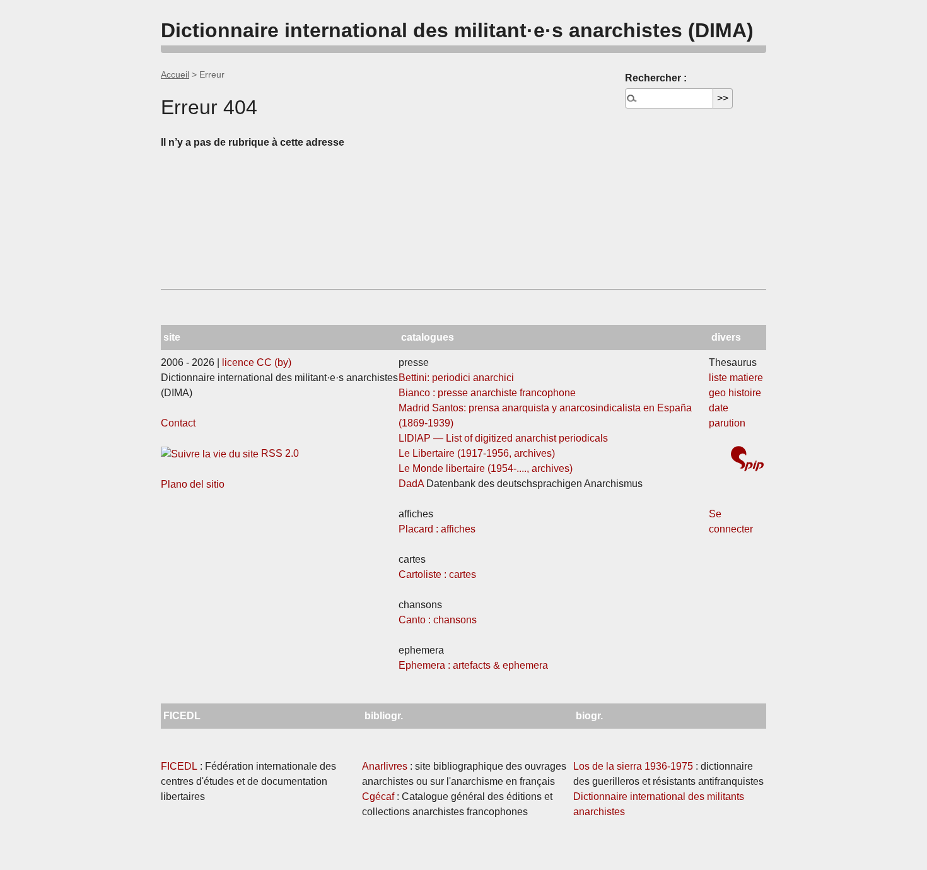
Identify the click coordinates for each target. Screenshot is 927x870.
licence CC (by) (256, 362)
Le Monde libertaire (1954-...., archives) (486, 468)
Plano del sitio (192, 484)
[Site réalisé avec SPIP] (747, 460)
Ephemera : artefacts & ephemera (473, 665)
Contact (178, 423)
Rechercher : (656, 78)
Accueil (175, 74)
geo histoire (735, 392)
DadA (411, 483)
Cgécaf (378, 796)
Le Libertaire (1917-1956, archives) (477, 453)
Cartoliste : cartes (437, 574)
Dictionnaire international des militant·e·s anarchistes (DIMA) (457, 30)
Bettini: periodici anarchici (456, 377)
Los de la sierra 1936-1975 (633, 766)
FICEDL (179, 766)
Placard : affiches (437, 529)
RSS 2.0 (279, 453)
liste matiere (736, 377)
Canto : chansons (438, 619)
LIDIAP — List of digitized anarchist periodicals (503, 438)
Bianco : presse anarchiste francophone (487, 392)
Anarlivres (384, 766)
